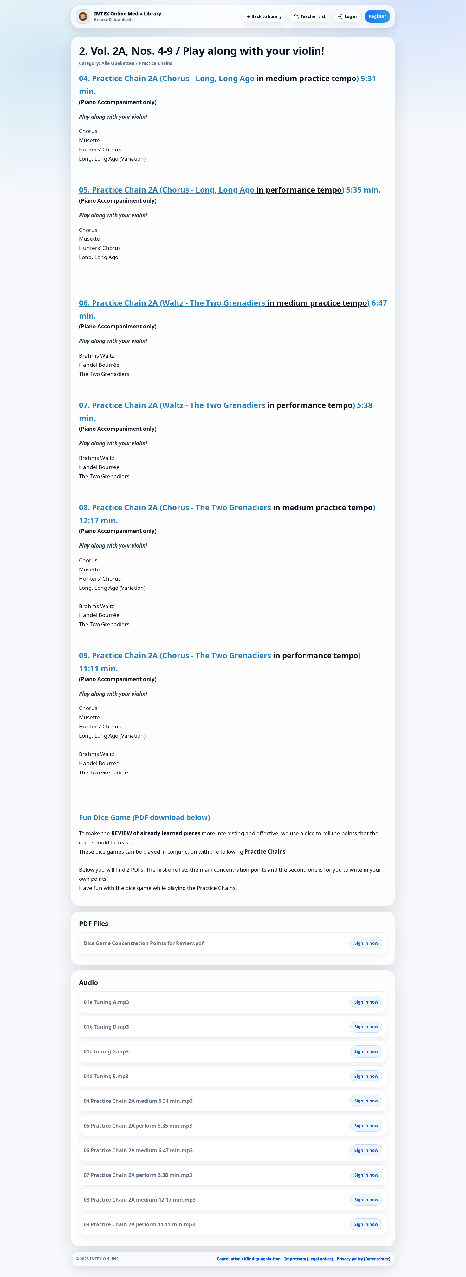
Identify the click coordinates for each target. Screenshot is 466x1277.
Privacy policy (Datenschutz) (363, 1258)
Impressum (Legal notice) (308, 1258)
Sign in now (366, 943)
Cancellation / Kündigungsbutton (249, 1258)
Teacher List (313, 16)
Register (377, 16)
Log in (351, 16)
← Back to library (264, 16)
